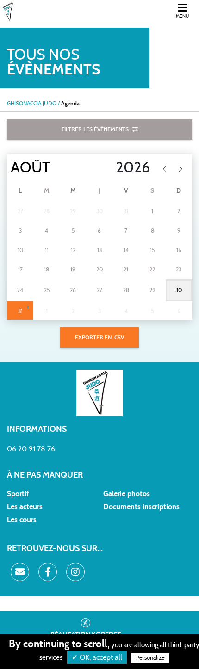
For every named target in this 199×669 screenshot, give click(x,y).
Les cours (22, 519)
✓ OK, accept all (97, 657)
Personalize (150, 658)
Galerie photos (126, 493)
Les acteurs (25, 506)
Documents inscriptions (141, 506)
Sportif (18, 493)
